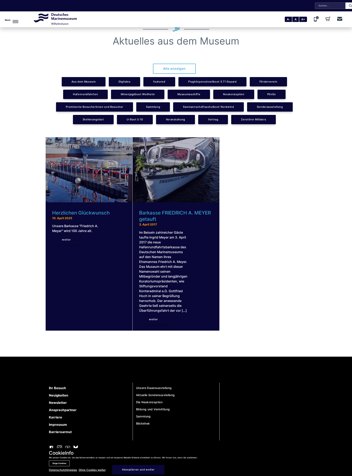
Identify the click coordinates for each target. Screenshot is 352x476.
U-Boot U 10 (135, 119)
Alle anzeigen (174, 68)
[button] (10, 19)
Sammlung (153, 106)
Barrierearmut (60, 432)
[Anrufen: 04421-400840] (317, 19)
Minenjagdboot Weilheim (138, 94)
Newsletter (58, 403)
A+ (303, 19)
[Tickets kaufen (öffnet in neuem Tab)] (329, 19)
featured (159, 81)
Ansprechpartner (63, 410)
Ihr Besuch (57, 388)
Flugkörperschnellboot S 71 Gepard (212, 81)
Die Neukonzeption (149, 402)
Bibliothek (143, 423)
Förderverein (268, 81)
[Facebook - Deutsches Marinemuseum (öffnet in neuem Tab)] (51, 448)
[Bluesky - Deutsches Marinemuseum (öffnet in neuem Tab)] (75, 448)
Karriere (55, 417)
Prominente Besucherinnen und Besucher (94, 106)
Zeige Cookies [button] (59, 463)
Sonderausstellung (270, 106)
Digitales (125, 81)
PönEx (271, 94)
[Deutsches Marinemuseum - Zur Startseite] (55, 24)
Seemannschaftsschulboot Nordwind (208, 106)
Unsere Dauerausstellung (154, 388)
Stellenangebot (93, 119)
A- (288, 19)
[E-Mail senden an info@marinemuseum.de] (339, 19)
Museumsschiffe (188, 94)
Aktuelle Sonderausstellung (155, 395)
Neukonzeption (233, 94)
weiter (66, 239)
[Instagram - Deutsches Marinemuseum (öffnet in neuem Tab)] (59, 448)
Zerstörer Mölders (253, 119)
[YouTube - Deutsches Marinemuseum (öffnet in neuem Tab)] (67, 448)
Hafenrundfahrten (85, 94)
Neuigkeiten (58, 395)
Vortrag (213, 119)
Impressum (58, 425)
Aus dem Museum (84, 81)
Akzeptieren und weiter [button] (138, 469)
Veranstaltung (175, 119)
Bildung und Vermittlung (153, 409)
